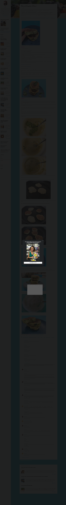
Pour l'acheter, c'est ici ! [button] (33, 262)
